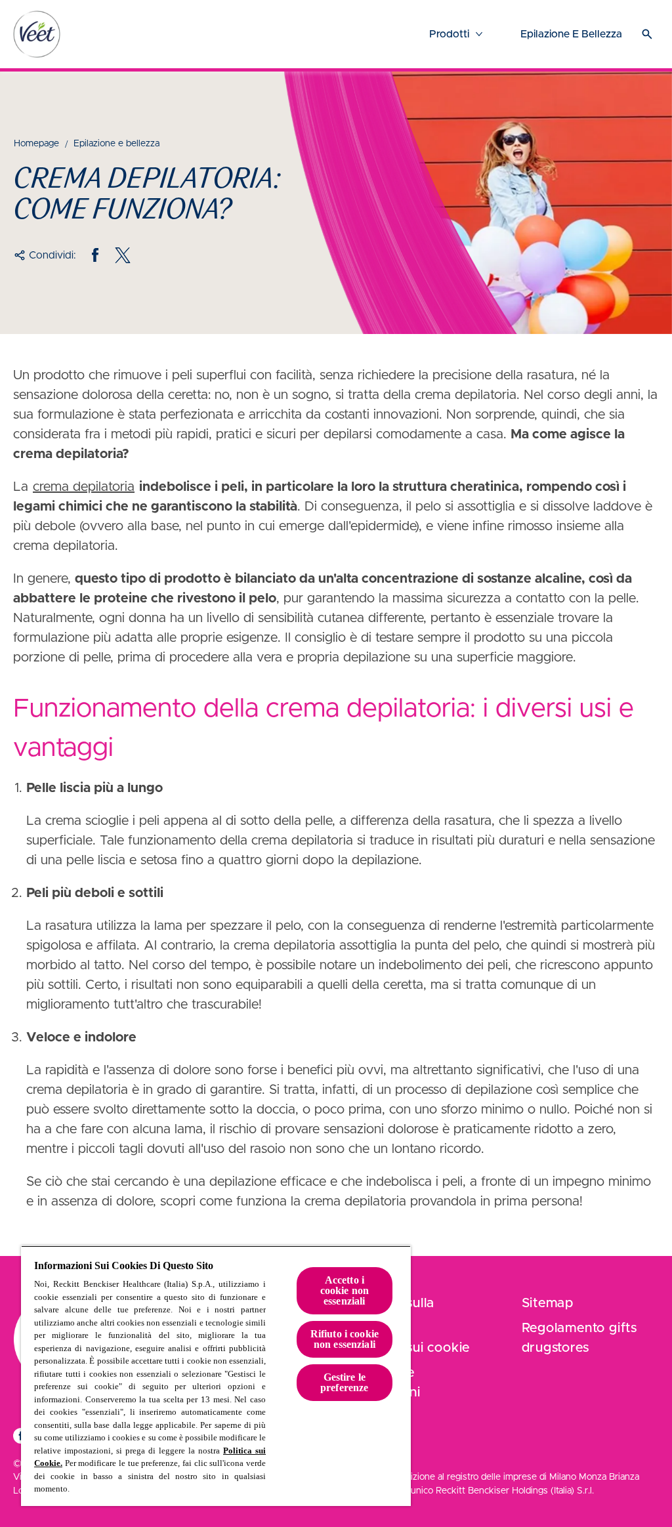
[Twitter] (122, 255)
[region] (216, 1375)
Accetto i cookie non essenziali (344, 1290)
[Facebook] (95, 255)
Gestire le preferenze (344, 1382)
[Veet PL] (36, 34)
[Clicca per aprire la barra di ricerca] (647, 34)
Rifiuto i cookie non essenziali (344, 1339)
